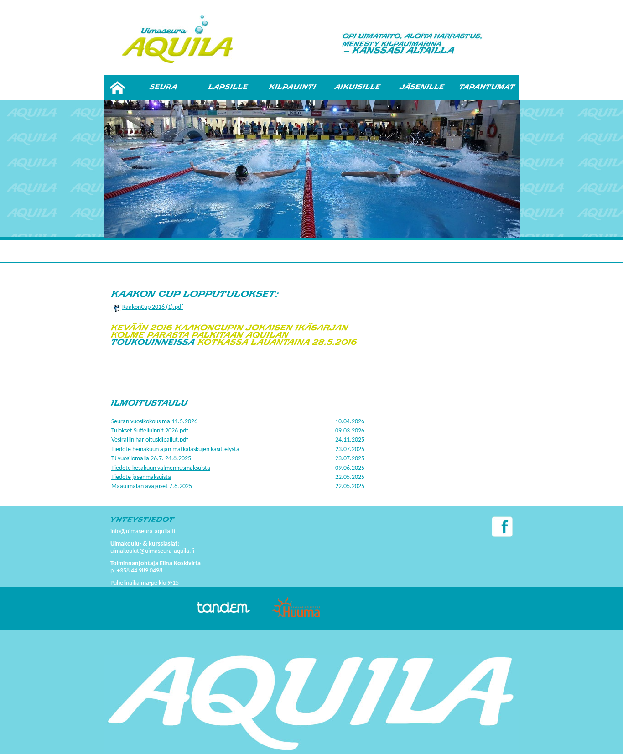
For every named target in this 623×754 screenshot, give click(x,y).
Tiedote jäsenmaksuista (141, 477)
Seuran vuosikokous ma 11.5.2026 (154, 421)
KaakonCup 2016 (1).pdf (152, 307)
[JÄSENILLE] (422, 87)
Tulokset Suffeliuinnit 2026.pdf (149, 430)
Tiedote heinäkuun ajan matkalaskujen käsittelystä (175, 449)
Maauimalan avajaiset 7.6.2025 (151, 486)
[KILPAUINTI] (292, 87)
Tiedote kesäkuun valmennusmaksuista (160, 468)
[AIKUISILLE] (357, 87)
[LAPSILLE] (228, 87)
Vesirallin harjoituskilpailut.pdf (149, 440)
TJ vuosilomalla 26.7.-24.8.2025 (151, 458)
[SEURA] (163, 87)
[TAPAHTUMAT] (487, 87)
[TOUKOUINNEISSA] (153, 342)
